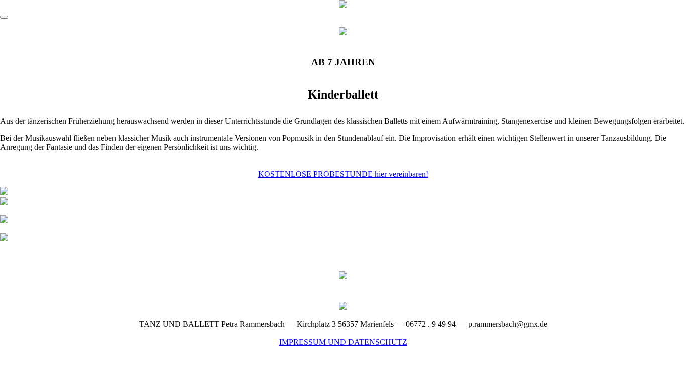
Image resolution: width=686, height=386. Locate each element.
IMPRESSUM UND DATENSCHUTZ (343, 342)
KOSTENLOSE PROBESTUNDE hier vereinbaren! (343, 174)
